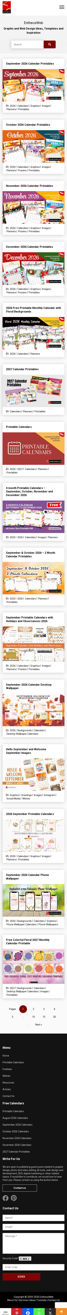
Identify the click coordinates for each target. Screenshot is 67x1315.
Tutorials (41, 1300)
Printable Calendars (13, 1062)
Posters (22, 170)
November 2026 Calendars (17, 1138)
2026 (12, 105)
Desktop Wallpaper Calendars (22, 733)
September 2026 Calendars (17, 1124)
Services (23, 1300)
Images (46, 105)
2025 (12, 537)
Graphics (35, 105)
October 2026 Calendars (16, 1131)
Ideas (32, 1300)
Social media (13, 798)
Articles (7, 1089)
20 (54, 1016)
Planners (11, 109)
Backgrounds (24, 730)
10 (33, 1016)
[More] (61, 1311)
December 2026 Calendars (17, 1145)
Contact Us (8, 1096)
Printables (23, 109)
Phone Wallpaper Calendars (21, 924)
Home (6, 1055)
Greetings (26, 795)
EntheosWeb (46, 1296)
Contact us (20, 1188)
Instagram (49, 795)
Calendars (22, 105)
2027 (20, 469)
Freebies (7, 1069)
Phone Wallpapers (48, 924)
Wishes (26, 798)
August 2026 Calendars (15, 1118)
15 (44, 1016)
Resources (8, 1082)
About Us (12, 1300)
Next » (38, 1024)
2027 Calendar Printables (16, 1151)
